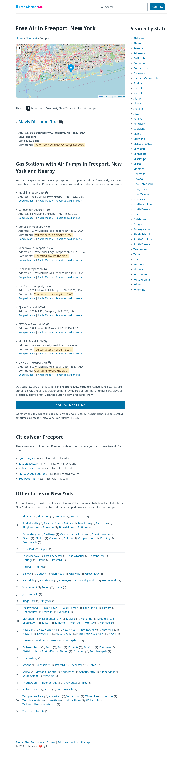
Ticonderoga (49, 682)
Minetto (60, 622)
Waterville (91, 696)
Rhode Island (141, 234)
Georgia (138, 88)
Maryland (139, 139)
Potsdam (79, 651)
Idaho (137, 98)
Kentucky (139, 123)
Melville (71, 618)
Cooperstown (86, 538)
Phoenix (73, 647)
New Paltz (69, 629)
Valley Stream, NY (29, 468)
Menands (86, 618)
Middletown (29, 622)
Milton (46, 622)
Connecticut (140, 68)
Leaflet (104, 96)
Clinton (39, 538)
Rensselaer (43, 665)
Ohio (136, 214)
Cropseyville (29, 542)
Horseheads (109, 580)
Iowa (136, 113)
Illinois (137, 103)
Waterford (55, 696)
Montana (139, 169)
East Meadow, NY (29, 463)
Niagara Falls (63, 633)
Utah (136, 259)
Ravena (26, 665)
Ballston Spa (51, 523)
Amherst (60, 516)
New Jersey (140, 189)
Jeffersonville (30, 594)
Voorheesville (65, 689)
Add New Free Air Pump (70, 405)
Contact (51, 742)
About (40, 742)
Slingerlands (107, 672)
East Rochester (53, 556)
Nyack (112, 633)
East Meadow (30, 556)
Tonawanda (69, 682)
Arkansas (139, 53)
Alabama (138, 38)
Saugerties (67, 672)
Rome (92, 665)
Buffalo (82, 527)
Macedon (28, 618)
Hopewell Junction (86, 580)
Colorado (139, 63)
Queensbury (30, 658)
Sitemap (85, 742)
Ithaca (58, 587)
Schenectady (87, 672)
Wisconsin (139, 284)
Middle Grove (105, 618)
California (139, 58)
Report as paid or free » (69, 200)
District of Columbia (145, 78)
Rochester (76, 665)
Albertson (43, 516)
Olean (26, 640)
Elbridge (27, 560)
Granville (74, 573)
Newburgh (43, 633)
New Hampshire (143, 184)
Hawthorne (46, 580)
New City (27, 629)
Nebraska (139, 174)
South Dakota (141, 244)
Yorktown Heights (33, 711)
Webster (108, 696)
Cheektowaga (100, 534)
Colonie (68, 538)
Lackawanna (30, 608)
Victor (48, 689)
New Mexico (141, 194)
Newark (27, 633)
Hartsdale (28, 580)
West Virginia (141, 279)
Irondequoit (29, 587)
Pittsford (88, 647)
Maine (137, 133)
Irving (45, 587)
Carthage (49, 534)
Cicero (26, 538)
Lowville (47, 612)
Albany (26, 516)
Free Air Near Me (25, 742)
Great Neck (92, 573)
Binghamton (30, 527)
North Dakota (141, 209)
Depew (44, 549)
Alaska (137, 43)
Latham (106, 608)
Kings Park (29, 601)
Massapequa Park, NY (31, 473)
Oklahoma (139, 219)
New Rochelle (88, 629)
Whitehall (92, 700)
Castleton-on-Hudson (73, 534)
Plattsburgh (29, 651)
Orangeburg (72, 640)
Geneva (41, 573)
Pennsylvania (141, 229)
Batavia (68, 523)
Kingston (46, 601)
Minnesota (140, 154)
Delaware (139, 73)
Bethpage (102, 523)
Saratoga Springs (45, 672)
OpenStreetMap (118, 96)
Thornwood (29, 682)
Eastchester (97, 556)
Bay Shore (84, 523)
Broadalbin (66, 527)
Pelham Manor (31, 647)
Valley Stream (30, 689)
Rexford (60, 665)
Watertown (73, 696)
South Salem (30, 676)
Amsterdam (77, 516)
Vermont (138, 264)
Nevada (138, 179)
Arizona (138, 48)
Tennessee (140, 249)
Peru (60, 647)
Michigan (139, 149)
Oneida (39, 640)
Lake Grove (50, 608)
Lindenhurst (29, 612)
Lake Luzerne (70, 608)
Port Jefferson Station (55, 651)
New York (32, 38)
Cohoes (54, 538)
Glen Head (57, 573)
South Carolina (142, 239)
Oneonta (54, 640)
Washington (140, 274)
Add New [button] (157, 6)
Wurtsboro (49, 704)
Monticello (106, 622)
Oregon (138, 224)
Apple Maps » (45, 200)
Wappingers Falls (33, 696)
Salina (26, 672)
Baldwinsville (30, 523)
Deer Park (28, 549)
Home (19, 38)
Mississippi (140, 159)
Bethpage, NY (26, 478)
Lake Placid (90, 608)
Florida (26, 567)
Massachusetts (142, 143)
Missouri (138, 164)
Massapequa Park (50, 618)
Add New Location (68, 742)
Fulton (40, 567)
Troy (84, 682)
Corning (105, 538)
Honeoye (64, 580)
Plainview (105, 647)
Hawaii (137, 93)
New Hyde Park (47, 629)
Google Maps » (26, 200)
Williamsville (30, 704)
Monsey (90, 622)
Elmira (42, 560)
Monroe (75, 622)
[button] (69, 65)
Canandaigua (30, 534)
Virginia (138, 269)
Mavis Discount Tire (38, 121)
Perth (49, 647)
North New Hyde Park (89, 633)
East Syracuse (76, 556)
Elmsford (56, 560)
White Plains (73, 700)
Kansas (137, 118)
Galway (26, 573)
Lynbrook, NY (26, 458)
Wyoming (139, 289)
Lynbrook (63, 612)
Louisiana (139, 128)
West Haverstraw (33, 700)
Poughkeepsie (98, 651)
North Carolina (142, 204)
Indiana (138, 108)
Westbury (55, 700)
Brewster (48, 527)
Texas (137, 254)
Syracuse (48, 676)
